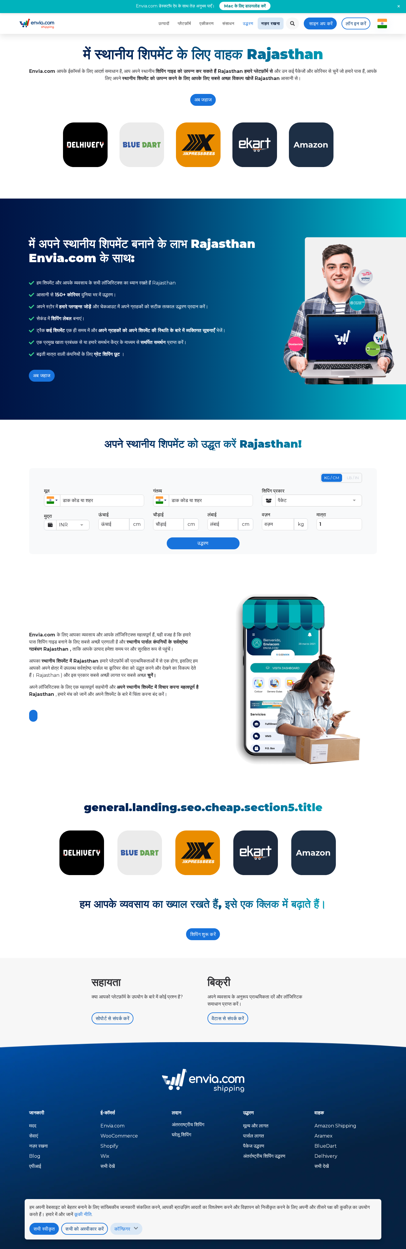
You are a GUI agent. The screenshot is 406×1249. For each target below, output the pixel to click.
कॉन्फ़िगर (122, 1229)
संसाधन (228, 23)
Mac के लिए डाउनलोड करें (245, 6)
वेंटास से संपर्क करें (228, 1018)
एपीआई (35, 1166)
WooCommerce (119, 1136)
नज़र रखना (270, 23)
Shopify (109, 1146)
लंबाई (228, 519)
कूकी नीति (83, 1214)
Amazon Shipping (335, 1126)
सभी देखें (107, 1166)
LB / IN (353, 477)
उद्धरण (248, 23)
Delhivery (325, 1156)
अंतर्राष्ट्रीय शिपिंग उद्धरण (264, 1156)
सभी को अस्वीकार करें (84, 1229)
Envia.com (112, 1126)
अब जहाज (203, 100)
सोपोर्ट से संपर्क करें (112, 1018)
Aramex (323, 1136)
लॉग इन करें (356, 23)
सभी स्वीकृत (44, 1229)
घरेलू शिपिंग (181, 1135)
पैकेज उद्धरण (253, 1146)
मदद (32, 1126)
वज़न (283, 519)
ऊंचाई (119, 519)
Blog (34, 1156)
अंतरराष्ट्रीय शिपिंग (188, 1124)
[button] (52, 500)
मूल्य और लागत (255, 1126)
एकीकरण (206, 23)
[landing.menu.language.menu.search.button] (292, 23)
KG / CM (331, 477)
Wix (104, 1156)
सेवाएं (33, 1136)
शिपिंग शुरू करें (203, 934)
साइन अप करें (321, 23)
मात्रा (321, 514)
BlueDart (325, 1146)
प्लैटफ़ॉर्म (184, 23)
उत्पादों (163, 23)
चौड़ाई (174, 519)
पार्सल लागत (253, 1136)
